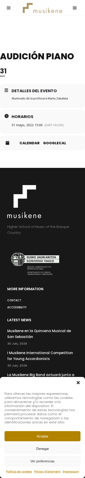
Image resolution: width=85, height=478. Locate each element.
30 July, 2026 (17, 343)
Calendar (29, 143)
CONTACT (14, 300)
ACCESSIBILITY (17, 307)
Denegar (42, 449)
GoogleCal (54, 143)
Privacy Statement (47, 471)
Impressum (71, 471)
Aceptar (42, 436)
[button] (78, 382)
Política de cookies (19, 471)
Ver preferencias (42, 461)
